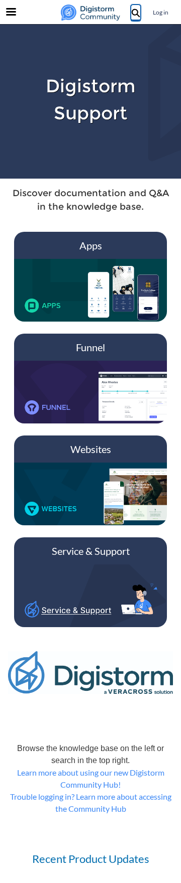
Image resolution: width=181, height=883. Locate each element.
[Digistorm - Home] (90, 13)
